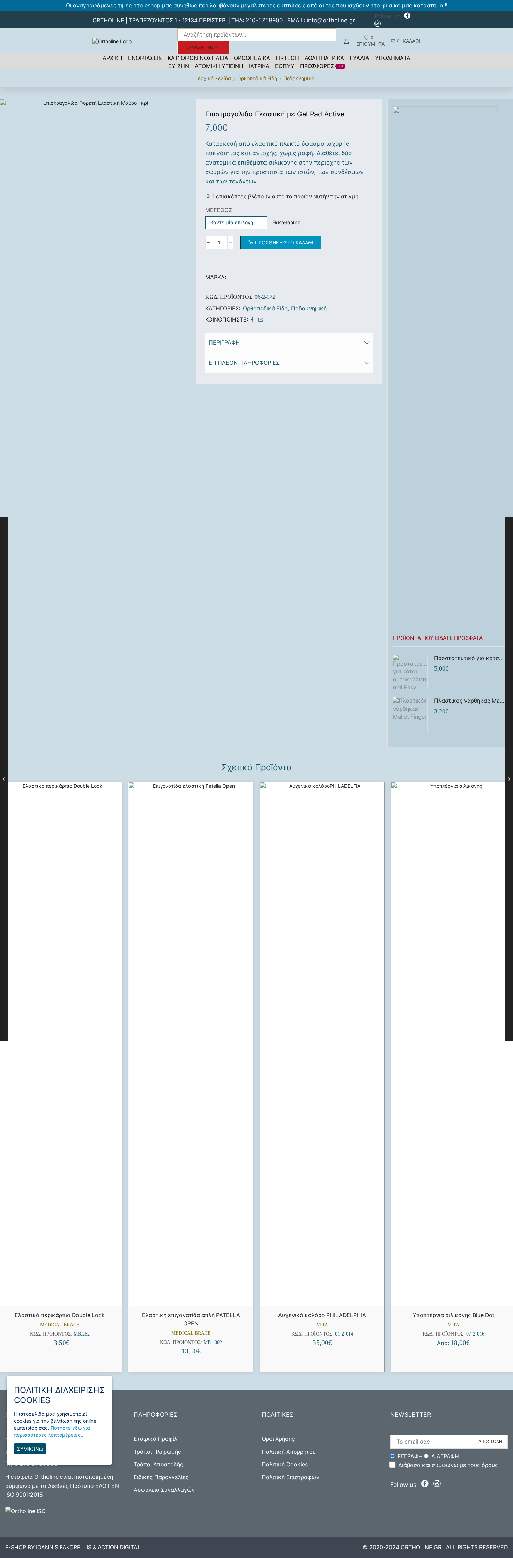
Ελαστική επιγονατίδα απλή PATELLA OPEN (191, 1319)
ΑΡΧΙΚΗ (112, 57)
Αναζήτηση (203, 47)
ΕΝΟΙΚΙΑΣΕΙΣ (145, 57)
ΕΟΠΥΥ (285, 65)
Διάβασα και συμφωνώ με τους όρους (448, 1465)
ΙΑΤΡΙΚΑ (259, 65)
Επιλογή (195, 1293)
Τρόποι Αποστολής (158, 1464)
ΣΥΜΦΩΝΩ (30, 1449)
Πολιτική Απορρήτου (289, 1452)
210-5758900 (264, 20)
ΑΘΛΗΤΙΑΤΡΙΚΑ (324, 57)
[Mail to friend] (259, 320)
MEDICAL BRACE (60, 1325)
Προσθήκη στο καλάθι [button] (63, 1293)
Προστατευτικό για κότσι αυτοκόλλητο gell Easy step (469, 658)
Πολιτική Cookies (285, 1464)
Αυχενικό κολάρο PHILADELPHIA (322, 1315)
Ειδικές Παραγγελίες (161, 1477)
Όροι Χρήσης (278, 1439)
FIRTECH (287, 57)
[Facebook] (407, 17)
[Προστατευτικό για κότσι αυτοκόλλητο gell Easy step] (410, 672)
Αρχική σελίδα (214, 78)
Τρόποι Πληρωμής (157, 1452)
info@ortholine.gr (331, 20)
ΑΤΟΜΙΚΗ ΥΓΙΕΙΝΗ (219, 65)
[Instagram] (377, 25)
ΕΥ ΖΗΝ (178, 65)
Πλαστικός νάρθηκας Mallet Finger (469, 700)
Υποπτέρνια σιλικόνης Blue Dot (453, 1315)
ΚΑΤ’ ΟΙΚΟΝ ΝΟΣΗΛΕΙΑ (198, 57)
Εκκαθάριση (286, 222)
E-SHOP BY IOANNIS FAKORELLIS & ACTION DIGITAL (73, 1547)
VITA (322, 1325)
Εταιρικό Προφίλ (155, 1439)
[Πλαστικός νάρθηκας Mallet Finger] (410, 714)
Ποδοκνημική (298, 78)
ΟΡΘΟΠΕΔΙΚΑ (252, 57)
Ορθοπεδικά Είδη (257, 78)
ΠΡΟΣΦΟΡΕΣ (322, 65)
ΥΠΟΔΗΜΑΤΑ (392, 57)
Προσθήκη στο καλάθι (284, 242)
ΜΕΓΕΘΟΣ (218, 210)
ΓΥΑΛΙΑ (359, 57)
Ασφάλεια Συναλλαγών (164, 1490)
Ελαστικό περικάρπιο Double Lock (60, 1315)
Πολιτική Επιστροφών (290, 1477)
